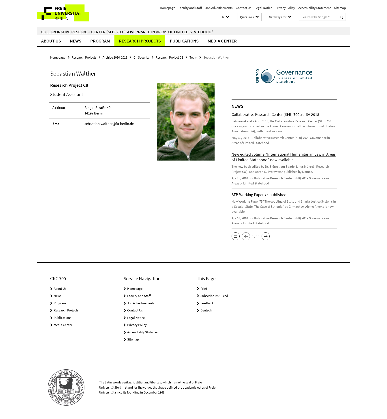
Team (193, 57)
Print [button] (203, 288)
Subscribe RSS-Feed (214, 296)
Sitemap (340, 8)
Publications (184, 41)
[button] (225, 17)
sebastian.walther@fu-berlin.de (109, 123)
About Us (51, 41)
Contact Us (243, 8)
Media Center (222, 41)
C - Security (141, 57)
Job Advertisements (218, 8)
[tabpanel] (132, 123)
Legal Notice (263, 8)
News (75, 41)
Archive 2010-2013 (115, 57)
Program (100, 41)
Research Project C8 (169, 57)
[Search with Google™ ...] (341, 17)
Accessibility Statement (314, 8)
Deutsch (206, 310)
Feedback (207, 303)
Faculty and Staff (190, 8)
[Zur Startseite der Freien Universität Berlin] (74, 13)
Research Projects (140, 41)
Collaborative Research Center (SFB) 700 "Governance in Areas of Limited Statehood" (127, 31)
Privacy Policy (285, 8)
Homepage (167, 8)
